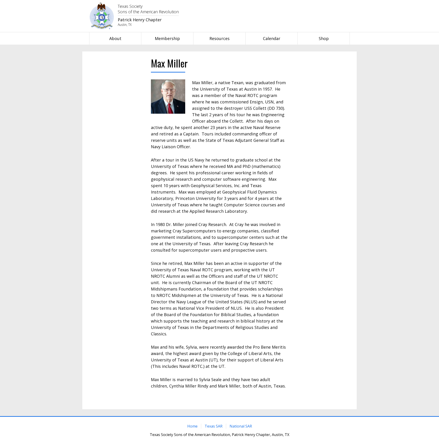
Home (192, 426)
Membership (167, 38)
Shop (324, 38)
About (115, 38)
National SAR (241, 426)
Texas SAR (213, 426)
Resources (219, 38)
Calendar (271, 38)
